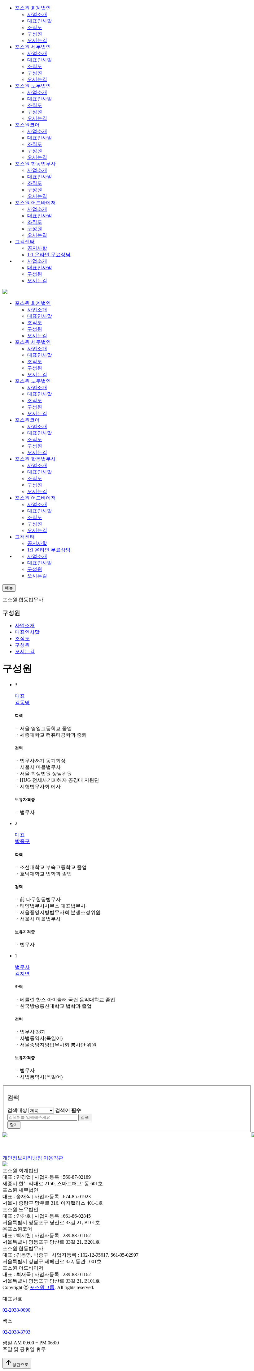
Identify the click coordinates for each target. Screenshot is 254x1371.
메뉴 (9, 587)
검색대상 (17, 1110)
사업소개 (37, 14)
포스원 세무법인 (33, 46)
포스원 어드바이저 (35, 202)
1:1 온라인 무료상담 (49, 254)
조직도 (34, 27)
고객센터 (25, 241)
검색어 (68, 1110)
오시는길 (37, 40)
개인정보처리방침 (22, 1157)
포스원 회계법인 (33, 8)
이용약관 (53, 1157)
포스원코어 (27, 124)
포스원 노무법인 (33, 85)
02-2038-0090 (16, 1310)
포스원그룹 (42, 1287)
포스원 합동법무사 (35, 163)
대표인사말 (39, 20)
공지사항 (37, 248)
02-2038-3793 (16, 1332)
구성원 (34, 33)
